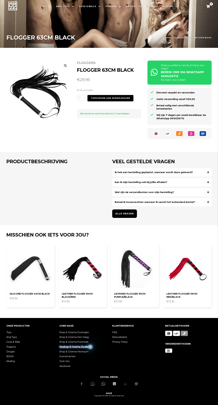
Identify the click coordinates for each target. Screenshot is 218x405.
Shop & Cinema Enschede (73, 341)
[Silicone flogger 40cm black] (30, 269)
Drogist (10, 351)
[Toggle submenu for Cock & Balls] (99, 6)
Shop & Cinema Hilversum (74, 351)
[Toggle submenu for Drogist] (140, 6)
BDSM (10, 356)
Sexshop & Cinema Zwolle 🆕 (75, 346)
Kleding (10, 361)
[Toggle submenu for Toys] (50, 6)
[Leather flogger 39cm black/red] (83, 269)
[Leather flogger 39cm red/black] (187, 269)
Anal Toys (11, 337)
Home (169, 38)
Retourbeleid (119, 337)
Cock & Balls (13, 341)
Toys (8, 332)
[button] (65, 66)
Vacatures (64, 366)
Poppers (11, 346)
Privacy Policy (120, 341)
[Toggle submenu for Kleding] (176, 6)
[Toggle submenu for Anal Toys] (73, 6)
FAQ (114, 332)
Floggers (180, 38)
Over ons (64, 361)
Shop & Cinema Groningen (74, 332)
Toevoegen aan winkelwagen (110, 98)
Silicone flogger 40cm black (30, 293)
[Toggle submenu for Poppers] (120, 6)
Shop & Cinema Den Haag (74, 337)
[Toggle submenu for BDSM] (156, 6)
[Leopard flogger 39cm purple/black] (135, 269)
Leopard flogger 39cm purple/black (129, 295)
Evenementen (67, 356)
